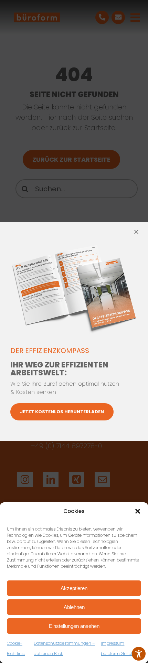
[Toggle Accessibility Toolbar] (138, 653)
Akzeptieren (74, 588)
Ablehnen (74, 607)
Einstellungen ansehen (74, 626)
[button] (137, 511)
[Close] (136, 232)
